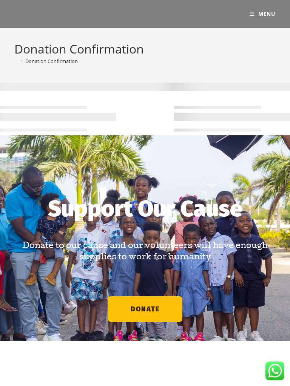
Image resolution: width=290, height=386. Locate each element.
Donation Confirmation (51, 61)
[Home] (16, 61)
